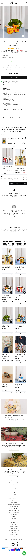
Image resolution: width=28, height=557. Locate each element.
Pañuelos (14, 484)
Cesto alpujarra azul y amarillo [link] (19, 325)
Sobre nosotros (14, 522)
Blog (14, 536)
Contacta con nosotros (14, 498)
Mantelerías (14, 488)
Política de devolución (14, 508)
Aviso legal (14, 514)
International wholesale (14, 504)
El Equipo (14, 524)
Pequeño (4, 57)
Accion (14, 518)
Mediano (11, 57)
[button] (2, 183)
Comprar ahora (14, 77)
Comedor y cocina (14, 490)
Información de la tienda (8, 84)
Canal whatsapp (14, 534)
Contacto (14, 516)
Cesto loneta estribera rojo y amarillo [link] (15, 139)
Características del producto (14, 109)
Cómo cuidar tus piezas (14, 112)
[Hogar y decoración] (14, 434)
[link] (4, 141)
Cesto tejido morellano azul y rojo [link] (19, 385)
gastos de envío (15, 51)
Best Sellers (14, 480)
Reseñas (14, 532)
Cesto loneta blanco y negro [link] (6, 325)
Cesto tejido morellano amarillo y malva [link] (20, 267)
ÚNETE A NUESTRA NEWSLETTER (14, 539)
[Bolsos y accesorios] (14, 406)
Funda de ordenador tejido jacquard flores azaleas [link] (6, 355)
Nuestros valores (14, 526)
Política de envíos (14, 506)
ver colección (14, 423)
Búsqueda (14, 494)
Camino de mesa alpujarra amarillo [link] (20, 169)
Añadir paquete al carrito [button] (18, 183)
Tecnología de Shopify (14, 555)
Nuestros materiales (14, 530)
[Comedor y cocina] (14, 460)
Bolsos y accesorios (14, 482)
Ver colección (14, 476)
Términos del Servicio (14, 510)
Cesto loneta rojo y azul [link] (7, 167)
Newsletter (14, 502)
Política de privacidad (14, 512)
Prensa (14, 500)
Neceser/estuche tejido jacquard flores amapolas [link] (20, 355)
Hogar (14, 486)
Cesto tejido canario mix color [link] (7, 296)
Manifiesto (14, 528)
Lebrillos (14, 492)
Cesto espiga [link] (5, 384)
